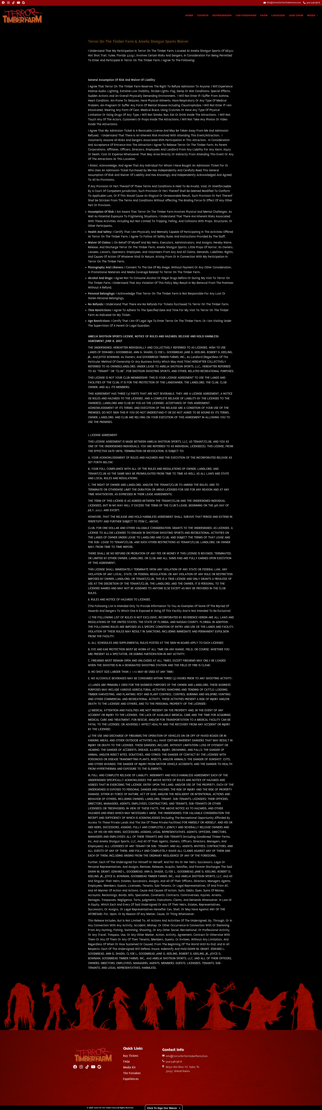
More (311, 15)
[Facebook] (3, 2)
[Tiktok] (13, 2)
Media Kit (129, 1067)
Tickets (203, 15)
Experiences (222, 15)
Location (278, 15)
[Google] (23, 2)
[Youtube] (18, 2)
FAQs (264, 15)
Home (189, 15)
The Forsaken (245, 15)
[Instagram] (8, 2)
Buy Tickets (130, 1055)
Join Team (296, 15)
